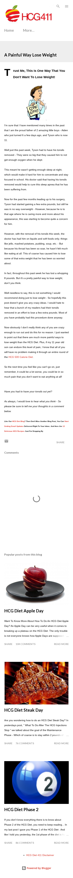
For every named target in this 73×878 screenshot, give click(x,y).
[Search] (58, 6)
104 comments (25, 643)
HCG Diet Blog (18, 421)
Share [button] (60, 442)
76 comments (25, 743)
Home (9, 30)
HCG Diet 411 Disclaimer (40, 855)
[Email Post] (6, 442)
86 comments (25, 842)
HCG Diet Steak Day (23, 710)
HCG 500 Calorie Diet (21, 357)
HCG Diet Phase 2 (21, 809)
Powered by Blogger (38, 868)
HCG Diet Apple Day (24, 610)
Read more (61, 643)
